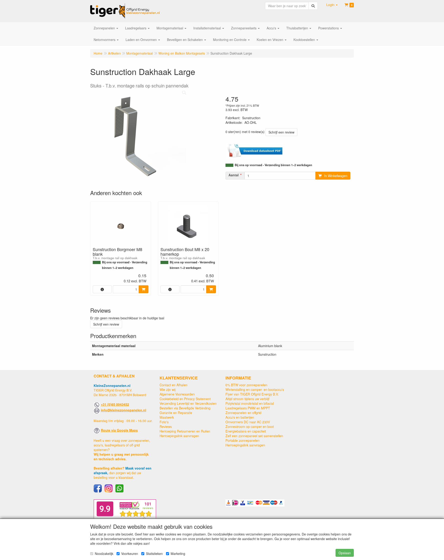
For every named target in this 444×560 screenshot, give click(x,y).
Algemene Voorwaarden (177, 394)
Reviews (166, 426)
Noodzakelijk (104, 553)
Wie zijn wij (168, 389)
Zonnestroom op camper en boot (249, 426)
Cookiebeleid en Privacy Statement (185, 398)
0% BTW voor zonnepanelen (246, 385)
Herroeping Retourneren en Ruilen (185, 431)
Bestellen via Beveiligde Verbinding (185, 408)
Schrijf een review (281, 132)
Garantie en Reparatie (176, 412)
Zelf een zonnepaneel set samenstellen (254, 435)
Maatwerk (167, 417)
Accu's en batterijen (239, 417)
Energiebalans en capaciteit (245, 431)
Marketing (178, 553)
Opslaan (345, 553)
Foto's (164, 422)
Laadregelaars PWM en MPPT (247, 408)
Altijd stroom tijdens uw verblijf (247, 398)
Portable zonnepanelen (242, 440)
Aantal (233, 175)
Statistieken (154, 553)
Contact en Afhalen (174, 385)
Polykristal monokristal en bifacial (249, 403)
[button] (332, 4)
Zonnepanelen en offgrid (243, 412)
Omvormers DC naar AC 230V (247, 422)
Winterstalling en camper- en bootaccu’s (254, 389)
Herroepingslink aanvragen (179, 435)
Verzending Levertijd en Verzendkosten (188, 403)
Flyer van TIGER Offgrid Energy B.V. (252, 394)
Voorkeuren (129, 553)
